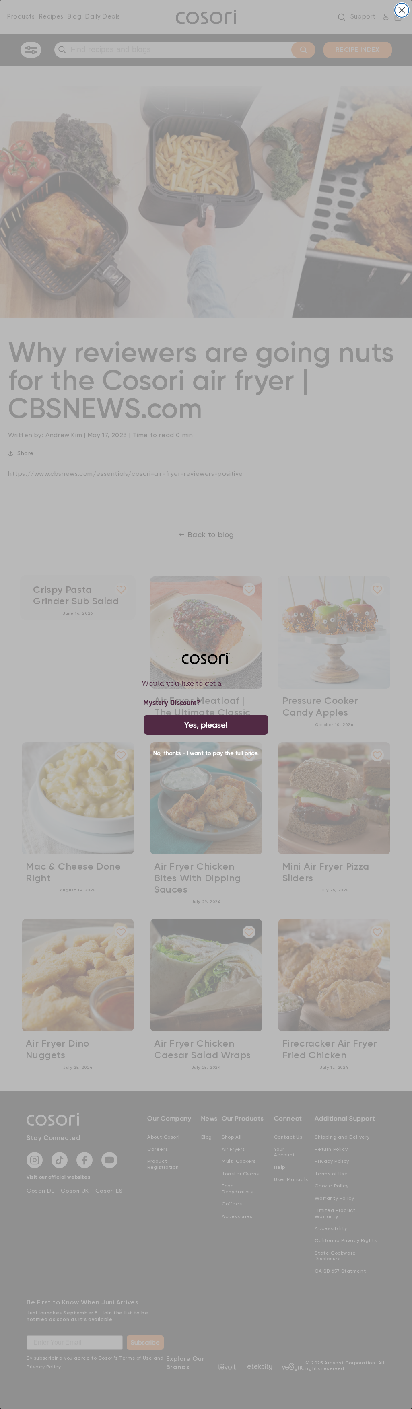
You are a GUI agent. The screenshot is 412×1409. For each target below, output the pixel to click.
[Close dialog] (402, 10)
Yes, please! (206, 725)
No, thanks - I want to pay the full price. (206, 753)
